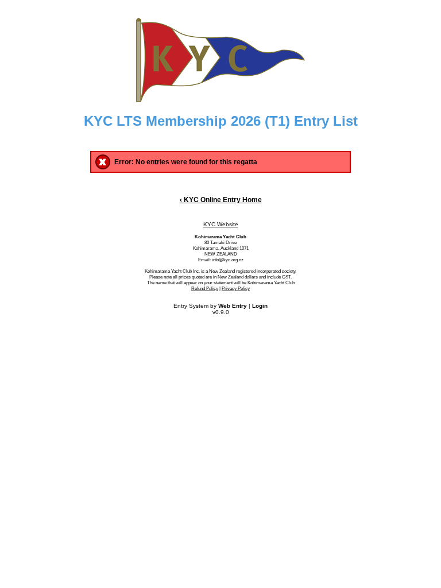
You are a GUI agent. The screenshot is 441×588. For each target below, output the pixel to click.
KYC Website (220, 224)
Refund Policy (204, 288)
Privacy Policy (236, 288)
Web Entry (232, 306)
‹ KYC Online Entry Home (221, 200)
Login (260, 306)
